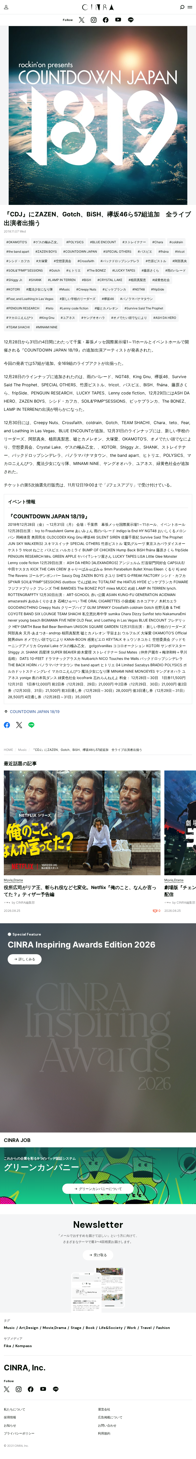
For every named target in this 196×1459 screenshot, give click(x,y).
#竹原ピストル (156, 261)
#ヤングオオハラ (93, 318)
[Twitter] (81, 20)
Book (90, 1327)
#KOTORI (13, 289)
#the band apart (17, 251)
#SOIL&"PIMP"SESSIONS (24, 270)
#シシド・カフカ (18, 261)
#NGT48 (138, 289)
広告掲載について (110, 1417)
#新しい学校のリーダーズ (77, 299)
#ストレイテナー (134, 242)
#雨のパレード (175, 270)
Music (22, 750)
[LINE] (130, 20)
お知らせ (10, 1425)
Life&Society (110, 1327)
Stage (76, 1327)
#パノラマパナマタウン (136, 299)
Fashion (163, 1327)
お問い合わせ (107, 1425)
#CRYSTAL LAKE (109, 280)
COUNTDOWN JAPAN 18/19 (34, 711)
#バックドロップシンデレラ (120, 261)
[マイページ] (6, 7)
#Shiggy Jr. (14, 280)
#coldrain (176, 242)
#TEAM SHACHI (18, 327)
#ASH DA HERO (164, 318)
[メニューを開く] (190, 7)
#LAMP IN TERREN (62, 280)
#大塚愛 (41, 261)
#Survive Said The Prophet (144, 308)
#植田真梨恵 (137, 280)
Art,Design (28, 1327)
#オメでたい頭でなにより (129, 318)
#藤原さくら (150, 270)
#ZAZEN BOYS (46, 251)
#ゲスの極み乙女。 (46, 242)
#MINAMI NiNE (46, 327)
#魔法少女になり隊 (39, 289)
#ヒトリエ (73, 270)
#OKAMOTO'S (16, 242)
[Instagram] (93, 20)
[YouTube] (118, 20)
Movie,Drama (54, 1327)
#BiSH (86, 280)
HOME (8, 750)
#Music (64, 289)
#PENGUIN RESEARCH (22, 308)
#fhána (163, 251)
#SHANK (35, 280)
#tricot (180, 251)
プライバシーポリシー (19, 1433)
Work (131, 1327)
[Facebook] (105, 20)
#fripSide (157, 289)
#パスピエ (145, 251)
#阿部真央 (180, 261)
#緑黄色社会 (161, 280)
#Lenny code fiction (74, 308)
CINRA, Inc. (25, 1367)
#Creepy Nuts (86, 289)
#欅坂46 (108, 299)
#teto (49, 308)
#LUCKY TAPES (123, 270)
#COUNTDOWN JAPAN (80, 251)
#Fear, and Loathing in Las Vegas (29, 299)
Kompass (23, 1346)
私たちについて (14, 1409)
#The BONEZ (96, 270)
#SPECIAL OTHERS (117, 251)
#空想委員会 (62, 261)
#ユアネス (68, 318)
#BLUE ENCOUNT (103, 242)
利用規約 (104, 1433)
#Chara (157, 242)
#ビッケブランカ (114, 289)
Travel (146, 1327)
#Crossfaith (86, 261)
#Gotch (54, 270)
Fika (7, 1346)
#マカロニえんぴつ (19, 318)
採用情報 (10, 1417)
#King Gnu (46, 318)
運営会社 (104, 1409)
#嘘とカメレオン (106, 308)
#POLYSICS (75, 242)
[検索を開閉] (182, 7)
